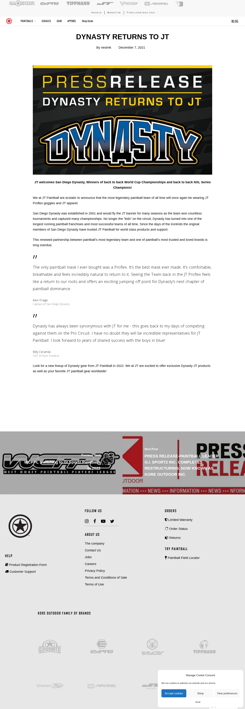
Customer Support (22, 571)
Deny (200, 693)
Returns (174, 538)
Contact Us (93, 550)
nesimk (106, 47)
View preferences (227, 693)
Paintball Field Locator (183, 558)
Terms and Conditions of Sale (106, 577)
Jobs (88, 557)
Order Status (178, 529)
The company (94, 543)
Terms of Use (94, 584)
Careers (90, 564)
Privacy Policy (95, 571)
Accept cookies (174, 693)
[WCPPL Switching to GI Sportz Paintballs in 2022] (61, 462)
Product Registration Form (27, 565)
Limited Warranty (179, 520)
